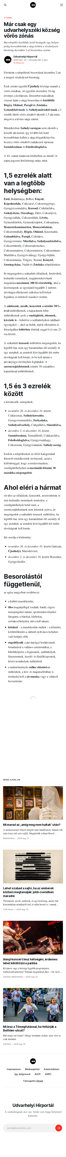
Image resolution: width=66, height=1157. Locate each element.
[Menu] (61, 4)
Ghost (39, 1080)
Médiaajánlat (32, 1069)
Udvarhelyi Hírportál (25, 56)
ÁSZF (38, 1074)
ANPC (48, 1074)
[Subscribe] (58, 1128)
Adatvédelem (51, 1069)
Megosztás (20, 63)
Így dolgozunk (22, 1074)
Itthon (8, 17)
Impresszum (14, 1069)
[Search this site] (5, 4)
